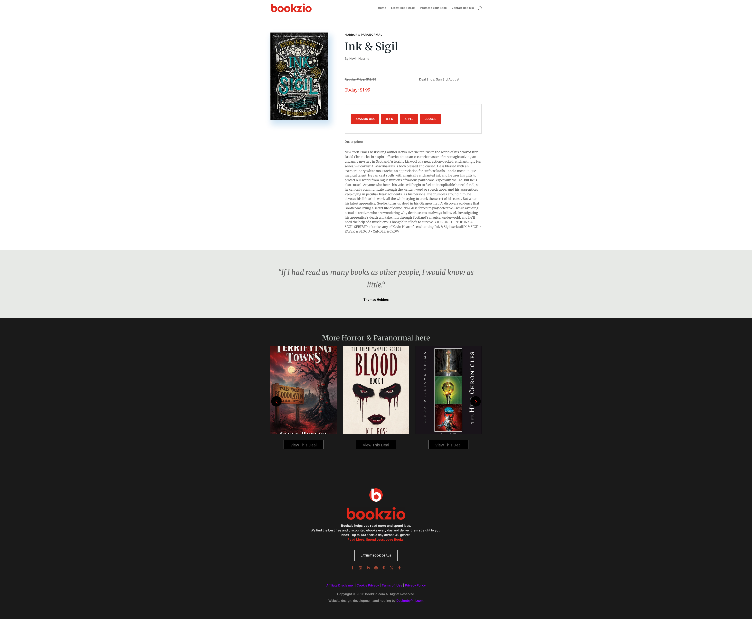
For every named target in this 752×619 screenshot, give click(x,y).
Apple (409, 118)
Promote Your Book (433, 8)
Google (430, 118)
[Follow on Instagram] (360, 568)
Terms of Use (392, 585)
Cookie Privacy (368, 585)
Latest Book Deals (403, 8)
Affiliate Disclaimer (340, 585)
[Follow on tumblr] (399, 568)
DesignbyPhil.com (410, 601)
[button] (475, 401)
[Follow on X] (392, 568)
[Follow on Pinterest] (384, 568)
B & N (389, 118)
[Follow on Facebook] (352, 568)
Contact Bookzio (463, 8)
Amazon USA (365, 118)
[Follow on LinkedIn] (368, 568)
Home (382, 8)
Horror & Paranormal (363, 34)
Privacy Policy (415, 585)
